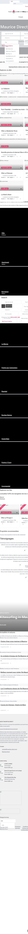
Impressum (18, 826)
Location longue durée (8, 111)
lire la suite (3, 624)
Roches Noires (7, 415)
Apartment (16, 111)
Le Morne (5, 344)
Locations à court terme (8, 91)
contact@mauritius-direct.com (9, 749)
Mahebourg (7, 779)
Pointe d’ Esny (6, 462)
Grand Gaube (7, 765)
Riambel (4, 391)
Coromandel (6, 486)
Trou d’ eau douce (8, 772)
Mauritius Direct (6, 751)
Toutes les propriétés (13, 11)
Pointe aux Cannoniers (9, 368)
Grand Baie (5, 439)
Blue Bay (13, 779)
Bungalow (16, 91)
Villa (15, 133)
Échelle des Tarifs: (23, 41)
